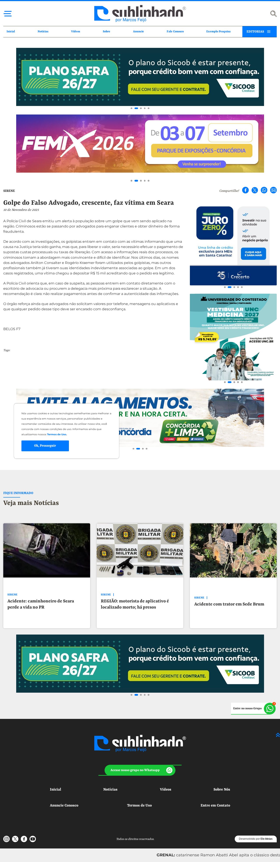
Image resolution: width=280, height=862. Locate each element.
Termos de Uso (139, 805)
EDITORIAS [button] (255, 32)
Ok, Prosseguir (45, 445)
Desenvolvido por (256, 838)
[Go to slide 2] (135, 108)
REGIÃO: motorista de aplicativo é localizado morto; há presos (135, 604)
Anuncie (138, 31)
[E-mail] (273, 190)
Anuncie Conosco (64, 805)
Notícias (43, 31)
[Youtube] (32, 839)
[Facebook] (245, 190)
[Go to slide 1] (131, 108)
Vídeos (75, 31)
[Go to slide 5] (148, 108)
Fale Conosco (175, 31)
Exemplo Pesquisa (218, 31)
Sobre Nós (222, 789)
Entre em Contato (215, 805)
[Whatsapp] (264, 190)
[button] (140, 770)
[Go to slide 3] (140, 108)
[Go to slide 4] (145, 108)
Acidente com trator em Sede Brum (229, 604)
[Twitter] (255, 190)
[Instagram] (6, 839)
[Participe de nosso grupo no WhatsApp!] (253, 709)
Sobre (106, 31)
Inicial (11, 31)
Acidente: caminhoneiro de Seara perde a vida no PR (40, 604)
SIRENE (9, 191)
